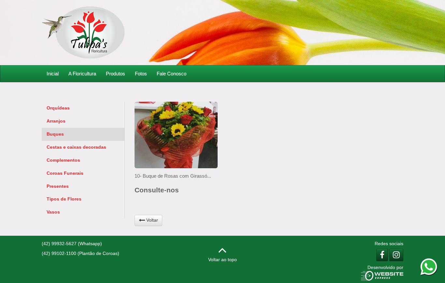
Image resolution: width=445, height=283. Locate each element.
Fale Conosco (171, 73)
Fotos (141, 73)
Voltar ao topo (222, 259)
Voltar (151, 220)
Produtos (115, 73)
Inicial (53, 73)
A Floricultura (82, 73)
